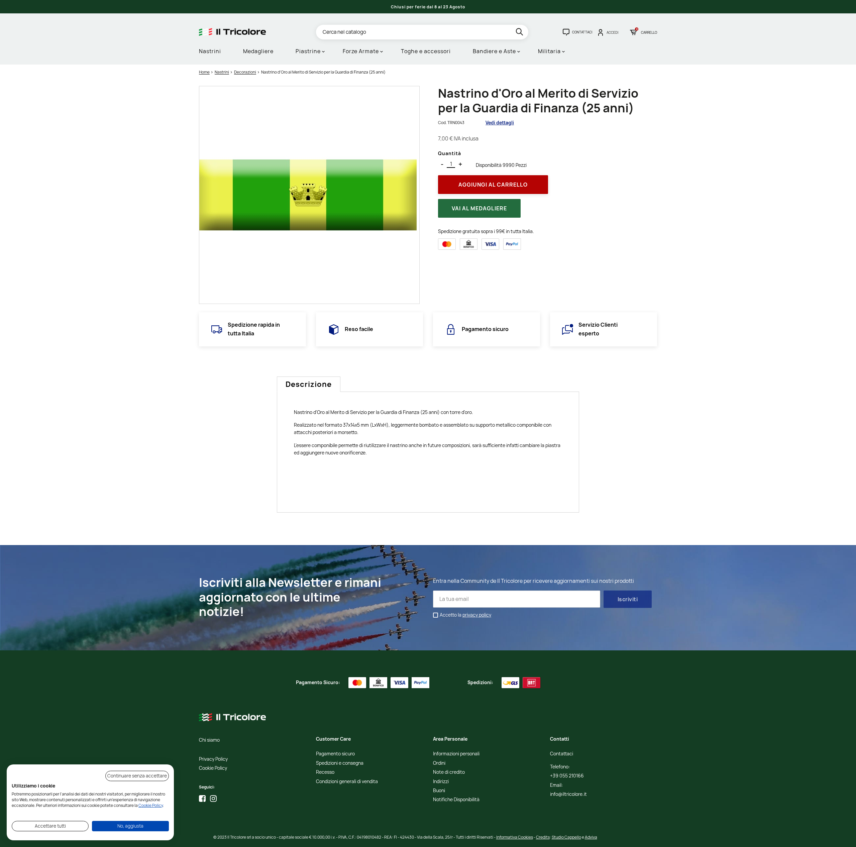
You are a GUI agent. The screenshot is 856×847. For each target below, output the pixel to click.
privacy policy (476, 615)
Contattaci (561, 754)
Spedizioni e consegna (339, 763)
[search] (520, 33)
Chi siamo (209, 740)
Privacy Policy (213, 759)
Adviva (591, 837)
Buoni (439, 790)
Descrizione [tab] (309, 384)
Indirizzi (441, 781)
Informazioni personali (456, 754)
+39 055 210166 (567, 776)
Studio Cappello (566, 837)
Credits (543, 837)
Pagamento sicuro (335, 754)
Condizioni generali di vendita (347, 781)
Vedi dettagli (500, 122)
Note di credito (449, 772)
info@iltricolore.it (568, 794)
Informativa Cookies (514, 837)
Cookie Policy (213, 768)
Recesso (325, 772)
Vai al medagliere (479, 208)
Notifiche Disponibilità (456, 800)
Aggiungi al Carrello (493, 184)
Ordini (439, 763)
